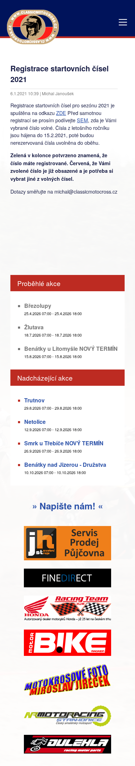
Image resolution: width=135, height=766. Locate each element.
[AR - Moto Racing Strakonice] (67, 716)
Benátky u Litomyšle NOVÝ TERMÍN (71, 349)
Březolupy (37, 306)
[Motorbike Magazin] (67, 643)
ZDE (61, 112)
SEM (82, 120)
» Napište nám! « (67, 505)
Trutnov (34, 400)
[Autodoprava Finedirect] (67, 579)
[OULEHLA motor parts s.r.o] (67, 745)
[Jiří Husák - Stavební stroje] (67, 544)
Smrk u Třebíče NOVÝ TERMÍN (64, 443)
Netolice (35, 422)
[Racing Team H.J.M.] (67, 609)
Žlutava (34, 327)
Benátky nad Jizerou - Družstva (65, 465)
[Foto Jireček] (67, 681)
